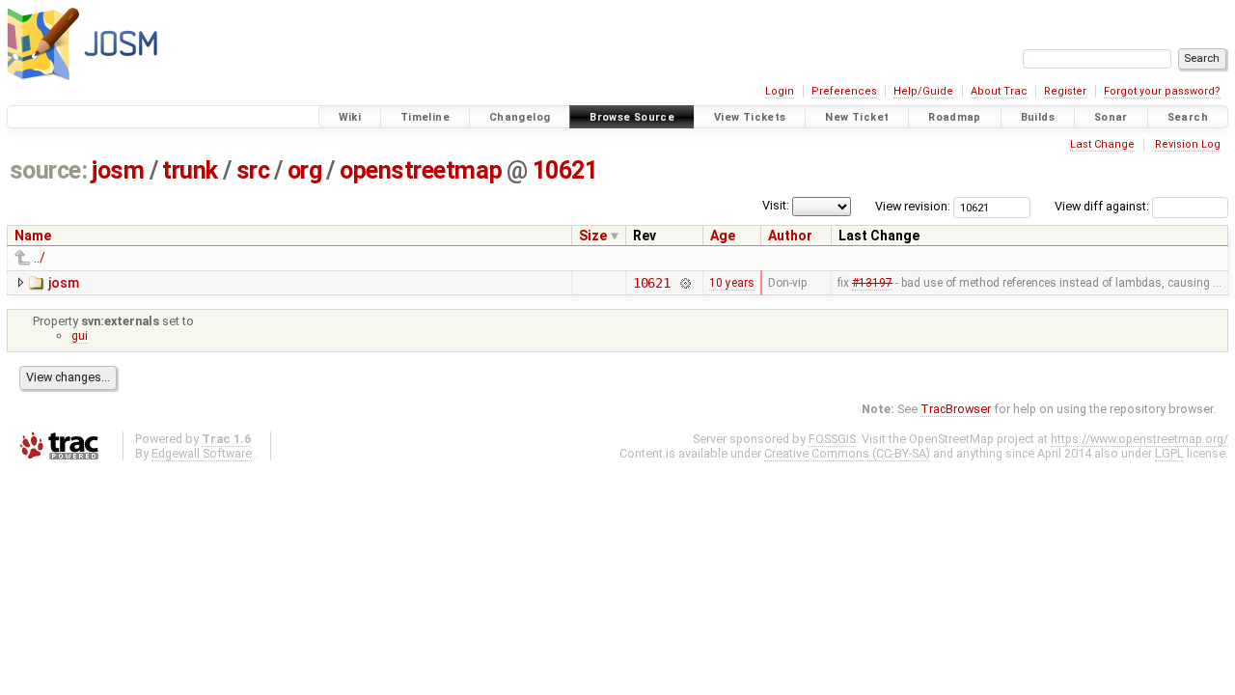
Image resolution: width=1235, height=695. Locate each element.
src (253, 170)
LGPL (1169, 453)
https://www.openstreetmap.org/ (1139, 438)
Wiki (350, 117)
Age (722, 235)
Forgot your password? (1162, 91)
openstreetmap (421, 170)
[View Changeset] (684, 283)
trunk (190, 170)
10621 (565, 170)
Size (593, 235)
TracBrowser (955, 409)
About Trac (999, 91)
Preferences (844, 91)
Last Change (1102, 144)
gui (79, 335)
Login (779, 91)
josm (118, 170)
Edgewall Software (201, 453)
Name (32, 235)
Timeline (425, 117)
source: (49, 170)
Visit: (775, 205)
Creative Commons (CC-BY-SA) (847, 453)
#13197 (872, 283)
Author (790, 235)
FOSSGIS (832, 438)
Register (1065, 91)
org (305, 170)
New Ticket (857, 117)
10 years (732, 283)
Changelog (519, 117)
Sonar (1111, 117)
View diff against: (1103, 206)
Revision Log (1188, 144)
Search (1187, 117)
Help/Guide (923, 91)
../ (39, 257)
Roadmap (954, 117)
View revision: (912, 206)
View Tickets (750, 117)
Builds (1038, 117)
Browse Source (632, 117)
